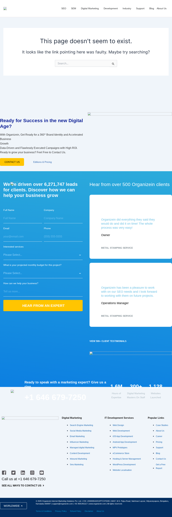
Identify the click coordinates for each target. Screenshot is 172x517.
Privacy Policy (61, 511)
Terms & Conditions (44, 511)
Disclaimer (89, 511)
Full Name (8, 210)
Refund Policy (75, 511)
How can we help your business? (20, 283)
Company (49, 210)
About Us (100, 511)
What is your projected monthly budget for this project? (32, 265)
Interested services (13, 246)
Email (6, 228)
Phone (47, 228)
